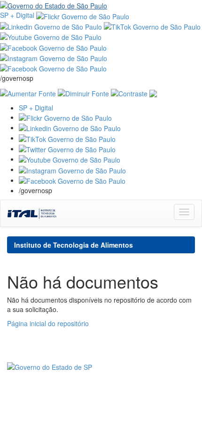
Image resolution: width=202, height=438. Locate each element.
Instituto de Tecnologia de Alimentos (73, 245)
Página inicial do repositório (48, 323)
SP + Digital (17, 15)
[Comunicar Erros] (153, 92)
